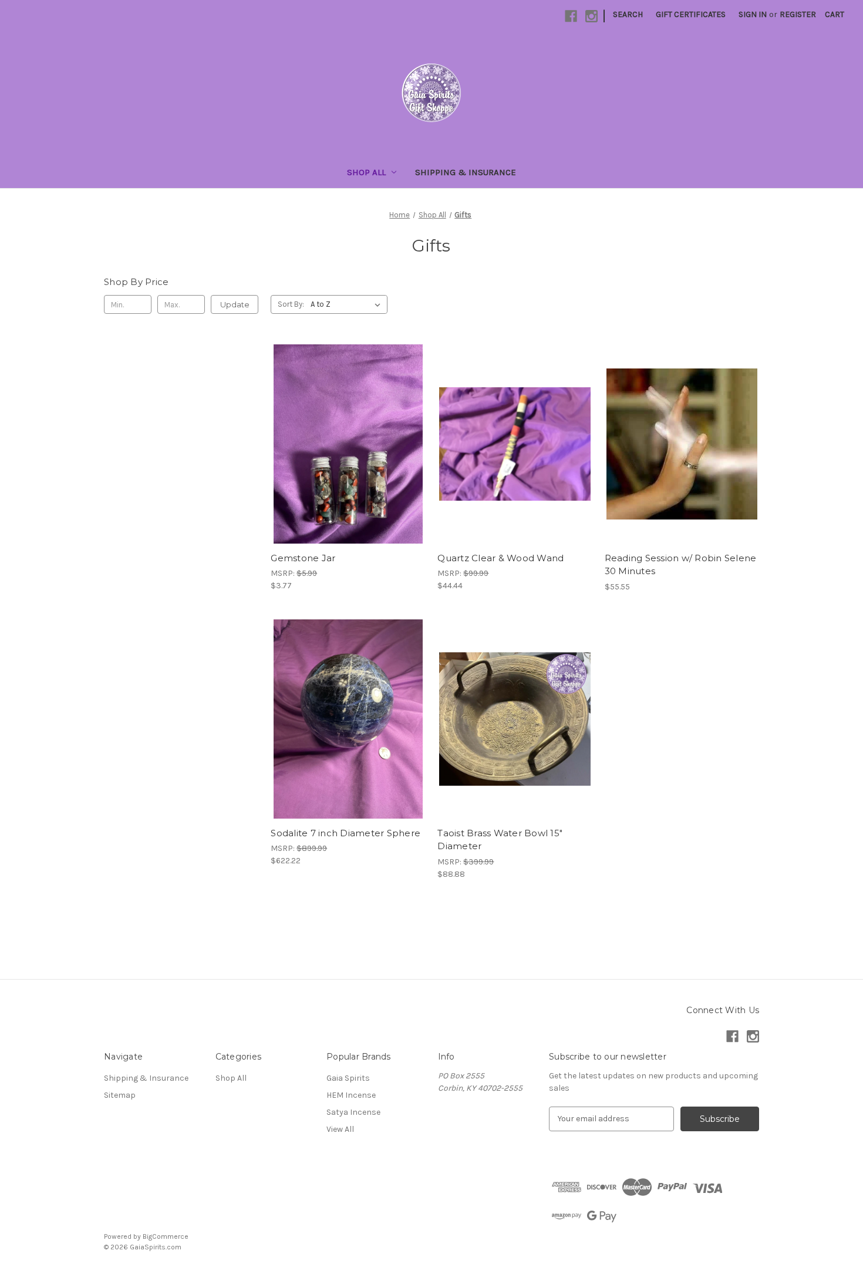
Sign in (753, 14)
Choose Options (681, 465)
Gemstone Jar (303, 558)
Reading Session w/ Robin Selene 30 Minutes (681, 564)
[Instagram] (591, 16)
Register (798, 14)
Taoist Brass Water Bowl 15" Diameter (499, 839)
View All (340, 1129)
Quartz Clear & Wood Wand (500, 558)
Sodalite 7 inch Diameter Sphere (345, 833)
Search (628, 14)
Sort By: (291, 304)
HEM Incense (351, 1095)
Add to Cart (348, 465)
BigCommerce (165, 1236)
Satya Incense (353, 1112)
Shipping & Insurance (465, 172)
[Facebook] (571, 16)
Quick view (346, 423)
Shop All (366, 172)
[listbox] (348, 304)
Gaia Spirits (348, 1078)
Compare (344, 444)
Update (235, 304)
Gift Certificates (691, 14)
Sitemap (120, 1095)
